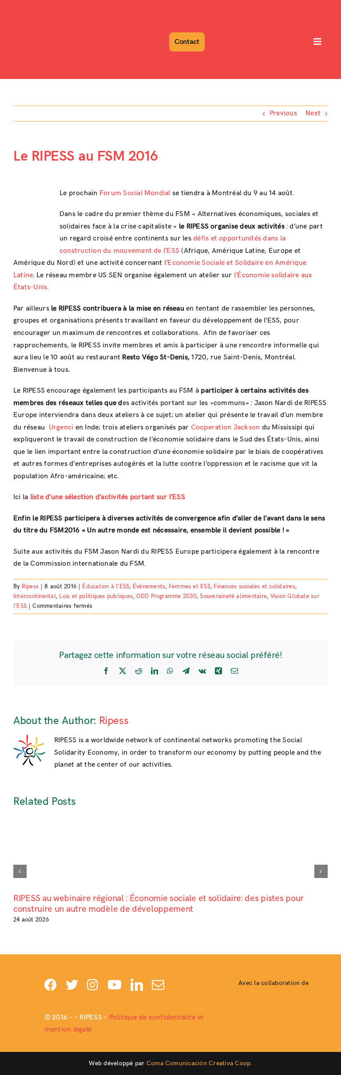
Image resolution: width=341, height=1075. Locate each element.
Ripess (30, 586)
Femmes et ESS (189, 586)
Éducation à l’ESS (105, 586)
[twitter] (72, 985)
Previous (283, 113)
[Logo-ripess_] (39, 8)
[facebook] (50, 985)
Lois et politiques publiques (96, 596)
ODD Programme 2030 (166, 596)
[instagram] (92, 985)
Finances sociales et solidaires (254, 586)
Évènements (149, 586)
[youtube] (114, 985)
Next (313, 113)
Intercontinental (34, 596)
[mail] (158, 985)
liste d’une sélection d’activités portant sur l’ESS (107, 497)
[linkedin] (137, 985)
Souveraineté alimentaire (233, 596)
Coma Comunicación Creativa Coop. (199, 1063)
